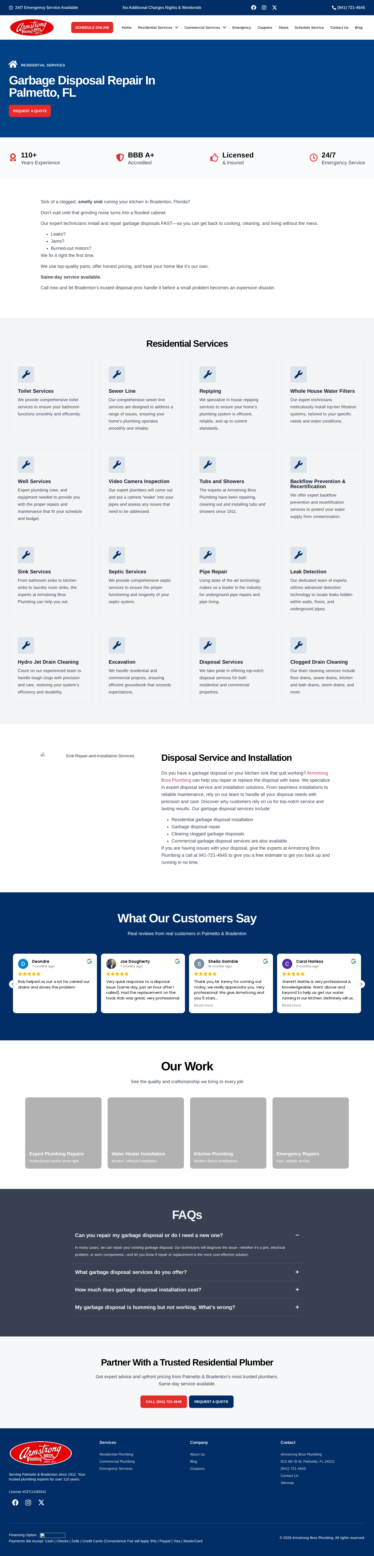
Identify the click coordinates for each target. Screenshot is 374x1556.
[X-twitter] (274, 8)
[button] (361, 984)
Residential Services (155, 27)
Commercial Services (202, 27)
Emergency (241, 27)
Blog (359, 27)
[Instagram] (264, 8)
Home (127, 27)
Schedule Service (309, 27)
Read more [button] (203, 1005)
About (283, 27)
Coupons (264, 27)
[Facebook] (254, 8)
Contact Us (339, 27)
